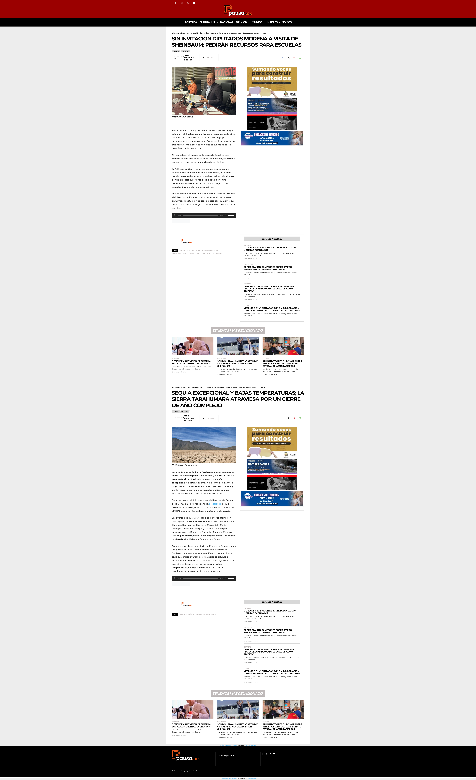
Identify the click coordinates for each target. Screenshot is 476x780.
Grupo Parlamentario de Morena (206, 254)
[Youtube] (194, 3)
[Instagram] (181, 3)
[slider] (231, 215)
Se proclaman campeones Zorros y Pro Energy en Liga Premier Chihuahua (268, 268)
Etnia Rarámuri (179, 254)
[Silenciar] (225, 215)
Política (181, 33)
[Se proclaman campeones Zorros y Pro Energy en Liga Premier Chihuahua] (238, 346)
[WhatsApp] (299, 57)
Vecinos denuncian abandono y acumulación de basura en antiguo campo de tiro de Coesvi (272, 309)
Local (246, 306)
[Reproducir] (175, 215)
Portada (185, 51)
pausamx (210, 58)
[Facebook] (175, 3)
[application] (204, 215)
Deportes (248, 264)
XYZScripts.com (251, 779)
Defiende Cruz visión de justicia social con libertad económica (270, 248)
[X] (187, 3)
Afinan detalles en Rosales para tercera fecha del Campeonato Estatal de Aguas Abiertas (269, 288)
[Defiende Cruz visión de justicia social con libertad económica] (192, 346)
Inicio (174, 33)
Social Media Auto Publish (228, 779)
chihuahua (185, 251)
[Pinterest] (294, 57)
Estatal (247, 245)
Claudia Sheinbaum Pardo (205, 251)
